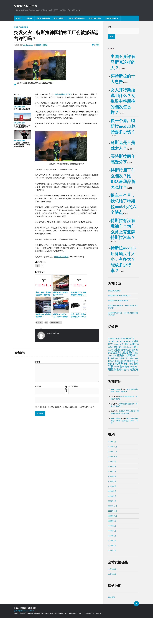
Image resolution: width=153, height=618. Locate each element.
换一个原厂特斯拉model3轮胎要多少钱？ (123, 126)
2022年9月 (112, 521)
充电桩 (133, 344)
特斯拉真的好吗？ (114, 291)
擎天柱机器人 (130, 350)
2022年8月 (112, 526)
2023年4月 (112, 486)
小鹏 (133, 347)
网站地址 (66, 389)
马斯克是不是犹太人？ (123, 145)
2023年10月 (112, 456)
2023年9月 (112, 461)
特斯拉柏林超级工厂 (63, 94)
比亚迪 (124, 352)
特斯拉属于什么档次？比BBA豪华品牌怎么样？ (123, 178)
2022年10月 (112, 516)
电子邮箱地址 (73, 386)
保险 (126, 344)
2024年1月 (112, 442)
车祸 (131, 367)
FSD (121, 339)
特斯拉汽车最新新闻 (43, 18)
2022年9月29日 (42, 45)
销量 (111, 369)
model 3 (129, 338)
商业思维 (125, 347)
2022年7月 (112, 531)
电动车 (119, 363)
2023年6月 (112, 476)
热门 (46, 322)
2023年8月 (112, 466)
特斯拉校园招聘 (120, 361)
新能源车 (115, 352)
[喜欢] (37, 265)
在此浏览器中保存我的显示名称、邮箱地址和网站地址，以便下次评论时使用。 (67, 407)
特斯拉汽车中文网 (25, 6)
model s (111, 341)
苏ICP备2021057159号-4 (24, 611)
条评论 (37, 362)
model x (120, 341)
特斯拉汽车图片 (59, 18)
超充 (127, 367)
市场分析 (19, 18)
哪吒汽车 (118, 347)
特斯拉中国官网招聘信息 (77, 18)
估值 (121, 344)
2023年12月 (112, 447)
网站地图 (111, 597)
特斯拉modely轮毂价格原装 (118, 300)
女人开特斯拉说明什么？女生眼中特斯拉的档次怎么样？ (123, 101)
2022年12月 (112, 506)
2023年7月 (112, 471)
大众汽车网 (112, 569)
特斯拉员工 (124, 358)
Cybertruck (113, 339)
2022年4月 (112, 546)
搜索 (109, 27)
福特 (131, 364)
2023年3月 (112, 491)
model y (39, 322)
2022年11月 (112, 511)
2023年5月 (112, 481)
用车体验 (29, 18)
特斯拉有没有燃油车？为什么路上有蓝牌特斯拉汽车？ (123, 228)
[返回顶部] (136, 603)
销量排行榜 (120, 369)
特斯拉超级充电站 (95, 18)
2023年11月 (112, 451)
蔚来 (122, 366)
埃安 (129, 347)
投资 (117, 349)
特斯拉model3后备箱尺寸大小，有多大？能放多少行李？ (123, 259)
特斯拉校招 (130, 361)
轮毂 (135, 367)
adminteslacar (28, 45)
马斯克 (133, 369)
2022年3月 (112, 550)
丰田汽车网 (112, 574)
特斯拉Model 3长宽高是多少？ (119, 295)
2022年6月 (112, 536)
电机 (126, 364)
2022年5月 (112, 541)
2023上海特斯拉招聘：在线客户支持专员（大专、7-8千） (124, 421)
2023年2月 (112, 496)
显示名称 (38, 386)
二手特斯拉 (116, 344)
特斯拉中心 (115, 358)
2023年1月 (112, 501)
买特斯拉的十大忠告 (123, 79)
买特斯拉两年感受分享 (123, 159)
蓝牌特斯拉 (116, 366)
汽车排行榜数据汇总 (111, 18)
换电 (123, 350)
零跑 (127, 370)
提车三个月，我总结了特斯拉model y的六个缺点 (124, 203)
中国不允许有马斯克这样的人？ (123, 62)
